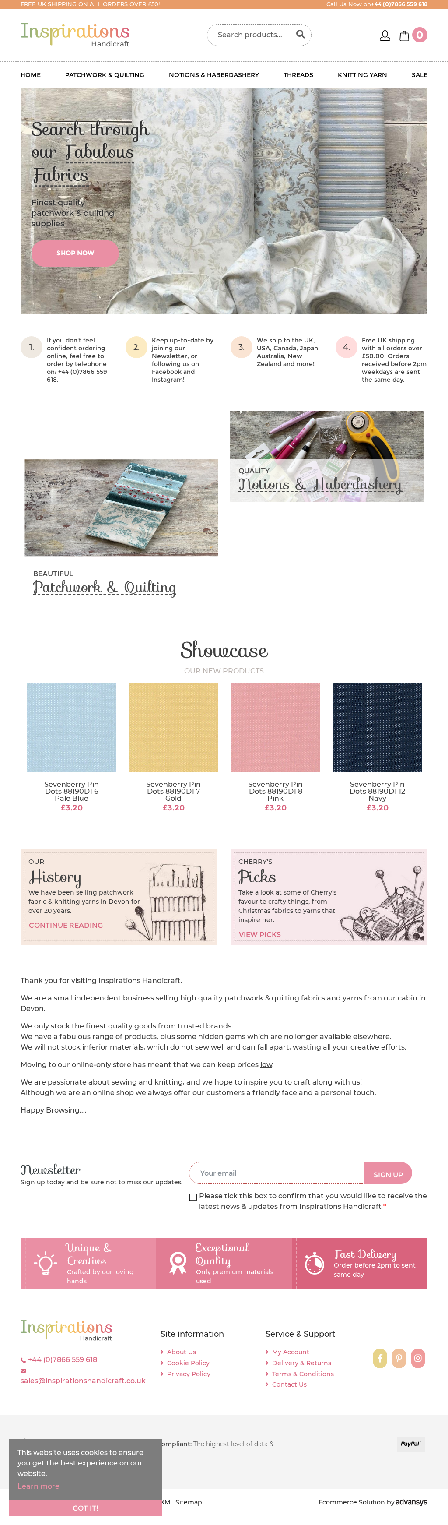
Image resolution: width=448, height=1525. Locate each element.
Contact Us (289, 1384)
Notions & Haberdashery (214, 75)
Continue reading (66, 925)
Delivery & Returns (301, 1363)
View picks (260, 934)
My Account (290, 1352)
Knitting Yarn (362, 75)
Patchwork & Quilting (104, 75)
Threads (298, 75)
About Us (181, 1352)
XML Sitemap (181, 1502)
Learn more (39, 1486)
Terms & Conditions (303, 1374)
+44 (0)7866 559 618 (62, 1360)
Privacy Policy (188, 1374)
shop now (75, 253)
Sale (419, 75)
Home (31, 75)
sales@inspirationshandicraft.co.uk (83, 1381)
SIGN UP (388, 1175)
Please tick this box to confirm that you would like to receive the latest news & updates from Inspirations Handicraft (313, 1201)
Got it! (85, 1508)
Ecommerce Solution (351, 1502)
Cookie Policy (188, 1363)
